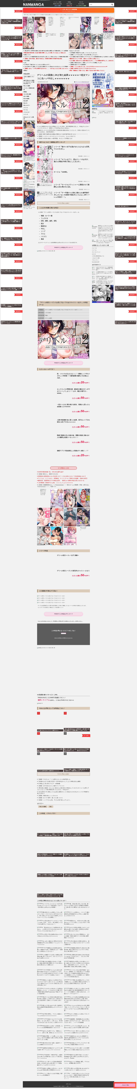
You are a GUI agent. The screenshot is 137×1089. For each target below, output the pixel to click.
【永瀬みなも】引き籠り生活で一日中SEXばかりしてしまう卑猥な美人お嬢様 (59, 781)
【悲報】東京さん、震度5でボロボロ (48, 474)
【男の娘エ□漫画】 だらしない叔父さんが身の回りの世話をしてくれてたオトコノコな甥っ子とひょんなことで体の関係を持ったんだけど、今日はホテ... (63, 788)
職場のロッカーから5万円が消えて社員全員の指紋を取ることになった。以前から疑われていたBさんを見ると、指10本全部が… (63, 131)
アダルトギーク (95, 260)
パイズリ (44, 236)
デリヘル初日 (48, 318)
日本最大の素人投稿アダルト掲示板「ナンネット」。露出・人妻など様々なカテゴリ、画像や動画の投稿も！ (104, 278)
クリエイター (27, 112)
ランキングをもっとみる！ (63, 203)
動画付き (44, 226)
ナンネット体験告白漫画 (29, 88)
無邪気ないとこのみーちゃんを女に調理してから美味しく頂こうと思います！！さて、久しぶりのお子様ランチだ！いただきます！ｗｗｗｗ (105, 236)
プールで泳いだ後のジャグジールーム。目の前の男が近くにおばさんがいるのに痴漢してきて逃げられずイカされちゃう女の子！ (102, 170)
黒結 (46, 315)
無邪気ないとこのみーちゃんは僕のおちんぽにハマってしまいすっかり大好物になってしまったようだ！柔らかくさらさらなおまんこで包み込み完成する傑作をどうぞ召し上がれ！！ (105, 229)
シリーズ (26, 114)
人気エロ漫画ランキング (29, 77)
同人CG (81, 2)
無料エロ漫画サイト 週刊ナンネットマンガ (67, 1086)
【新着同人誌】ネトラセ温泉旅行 (78, 64)
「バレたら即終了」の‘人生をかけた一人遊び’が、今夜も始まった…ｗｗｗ (105, 113)
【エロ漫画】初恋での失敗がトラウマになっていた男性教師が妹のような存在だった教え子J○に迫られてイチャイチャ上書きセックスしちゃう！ (92, 56)
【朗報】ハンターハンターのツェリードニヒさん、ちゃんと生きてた (57, 136)
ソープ (43, 231)
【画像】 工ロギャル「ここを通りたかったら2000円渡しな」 (54, 779)
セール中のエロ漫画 (81, 5)
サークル (26, 109)
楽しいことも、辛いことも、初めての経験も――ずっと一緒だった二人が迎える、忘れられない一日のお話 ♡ (105, 241)
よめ (25, 62)
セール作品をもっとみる (63, 468)
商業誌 (69, 2)
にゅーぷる (94, 248)
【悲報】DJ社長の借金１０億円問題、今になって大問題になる (55, 138)
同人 (28, 14)
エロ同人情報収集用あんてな (98, 256)
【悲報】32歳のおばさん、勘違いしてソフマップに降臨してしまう (86, 62)
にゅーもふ (94, 250)
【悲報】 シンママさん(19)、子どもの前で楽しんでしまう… (54, 800)
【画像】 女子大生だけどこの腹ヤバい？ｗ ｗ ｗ (51, 786)
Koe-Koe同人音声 (95, 262)
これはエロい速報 (95, 258)
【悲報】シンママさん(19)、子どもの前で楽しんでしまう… (84, 54)
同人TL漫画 (69, 3)
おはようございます (74, 50)
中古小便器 (26, 60)
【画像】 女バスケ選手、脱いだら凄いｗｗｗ (50, 797)
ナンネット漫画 (57, 2)
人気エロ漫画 (57, 5)
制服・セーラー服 (46, 215)
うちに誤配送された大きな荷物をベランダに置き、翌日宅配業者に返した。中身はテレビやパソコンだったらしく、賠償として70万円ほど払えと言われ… (63, 127)
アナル (43, 234)
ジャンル (26, 107)
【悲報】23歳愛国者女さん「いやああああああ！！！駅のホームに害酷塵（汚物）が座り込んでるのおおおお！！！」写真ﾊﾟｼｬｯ (63, 485)
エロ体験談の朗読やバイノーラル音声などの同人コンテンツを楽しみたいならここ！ (104, 273)
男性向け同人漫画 (57, 3)
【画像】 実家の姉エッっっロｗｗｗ (48, 795)
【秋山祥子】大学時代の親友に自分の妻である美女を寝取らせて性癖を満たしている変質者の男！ (46, 50)
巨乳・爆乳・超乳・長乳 (49, 221)
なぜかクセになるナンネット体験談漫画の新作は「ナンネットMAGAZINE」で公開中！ (104, 268)
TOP (25, 14)
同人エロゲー (27, 105)
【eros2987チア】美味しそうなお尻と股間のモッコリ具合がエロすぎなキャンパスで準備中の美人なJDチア (46, 66)
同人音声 (26, 100)
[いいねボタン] (63, 633)
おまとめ (94, 254)
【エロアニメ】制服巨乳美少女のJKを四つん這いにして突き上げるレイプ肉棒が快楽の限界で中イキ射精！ (46, 56)
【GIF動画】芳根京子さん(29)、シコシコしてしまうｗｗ (83, 52)
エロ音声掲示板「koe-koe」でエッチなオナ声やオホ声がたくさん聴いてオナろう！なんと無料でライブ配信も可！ (104, 282)
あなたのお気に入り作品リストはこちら (63, 637)
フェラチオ (44, 218)
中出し (43, 228)
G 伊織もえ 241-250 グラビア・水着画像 (49, 783)
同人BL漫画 (81, 3)
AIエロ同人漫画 (27, 94)
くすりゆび (48, 312)
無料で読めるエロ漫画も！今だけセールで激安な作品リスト (29, 82)
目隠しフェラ (27, 54)
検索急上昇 (69, 5)
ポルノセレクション (96, 252)
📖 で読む (125, 1085)
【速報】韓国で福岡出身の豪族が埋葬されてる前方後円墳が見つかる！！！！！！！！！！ (63, 134)
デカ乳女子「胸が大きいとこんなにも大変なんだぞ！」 (37, 64)
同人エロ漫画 (33, 14)
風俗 (42, 239)
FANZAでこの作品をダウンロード (63, 247)
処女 (42, 223)
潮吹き (25, 70)
